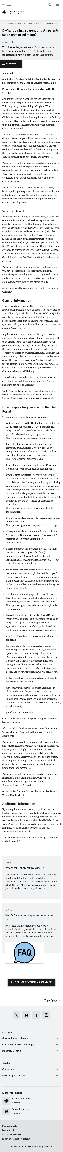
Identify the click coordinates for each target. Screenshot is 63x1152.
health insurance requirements (34, 398)
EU (42, 356)
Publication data (9, 1126)
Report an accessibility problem (16, 1139)
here (14, 722)
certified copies (24, 552)
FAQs (21, 468)
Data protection (9, 1130)
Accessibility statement (12, 1134)
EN (9, 4)
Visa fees (10, 636)
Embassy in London (40, 367)
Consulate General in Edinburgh (18, 371)
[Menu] (57, 4)
